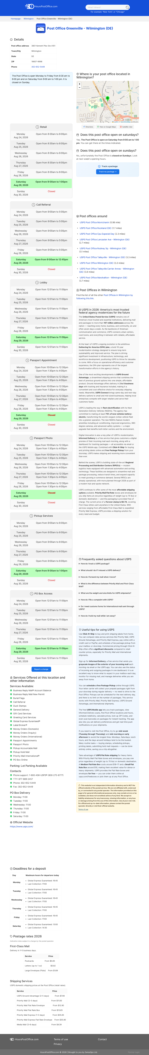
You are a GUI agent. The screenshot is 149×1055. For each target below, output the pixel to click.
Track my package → (108, 172)
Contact (102, 1039)
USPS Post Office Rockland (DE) (96, 228)
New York (107, 12)
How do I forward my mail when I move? (98, 577)
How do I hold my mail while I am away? (98, 616)
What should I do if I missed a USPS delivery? (101, 570)
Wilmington (29, 19)
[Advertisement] (41, 104)
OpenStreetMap (126, 122)
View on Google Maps (108, 127)
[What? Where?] (127, 7)
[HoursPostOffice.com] (41, 6)
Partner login (133, 1052)
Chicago (120, 12)
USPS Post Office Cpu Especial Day (97, 234)
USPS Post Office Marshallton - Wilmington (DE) (103, 277)
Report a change (41, 669)
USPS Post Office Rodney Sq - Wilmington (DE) (103, 248)
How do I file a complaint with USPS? (97, 600)
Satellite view (127, 127)
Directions (89, 127)
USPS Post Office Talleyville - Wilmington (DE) (102, 257)
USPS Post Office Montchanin (94, 222)
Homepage (15, 19)
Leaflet (115, 122)
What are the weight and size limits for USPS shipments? (106, 593)
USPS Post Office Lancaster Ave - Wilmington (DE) (105, 239)
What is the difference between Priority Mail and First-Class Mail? (106, 585)
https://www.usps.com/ (21, 826)
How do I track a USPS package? (95, 563)
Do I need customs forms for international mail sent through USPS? (106, 607)
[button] (107, 99)
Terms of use (83, 809)
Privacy (58, 1044)
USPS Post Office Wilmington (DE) (96, 263)
